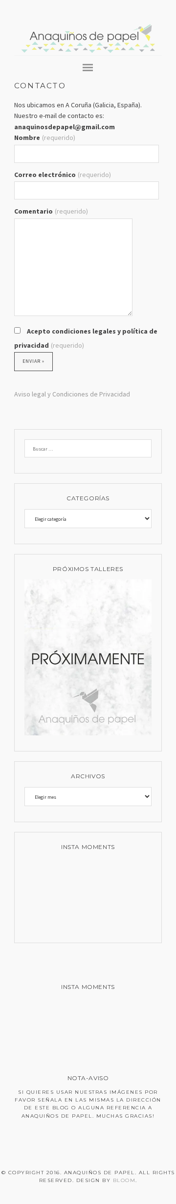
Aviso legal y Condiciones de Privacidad (72, 394)
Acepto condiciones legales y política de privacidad (85, 338)
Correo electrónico (62, 174)
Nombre (44, 137)
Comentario (51, 211)
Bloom (124, 1180)
